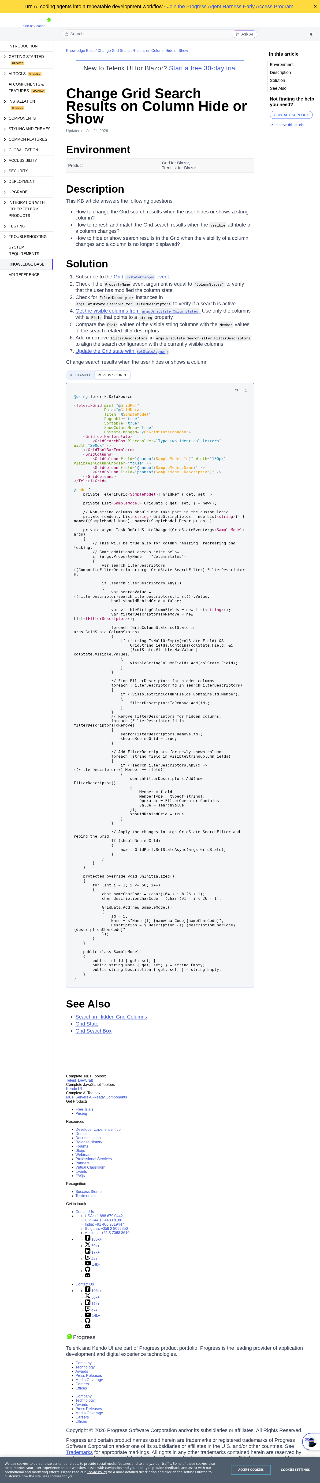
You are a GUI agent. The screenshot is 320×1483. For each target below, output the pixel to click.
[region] (160, 1470)
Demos (81, 1134)
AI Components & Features (26, 87)
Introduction (23, 46)
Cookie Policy (97, 1472)
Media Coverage (89, 1380)
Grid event (141, 277)
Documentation (88, 1138)
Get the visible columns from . (138, 311)
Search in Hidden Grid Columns (111, 1017)
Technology (85, 1367)
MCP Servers (77, 1097)
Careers (82, 1384)
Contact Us (84, 1212)
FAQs (80, 1176)
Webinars (83, 1155)
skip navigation (34, 26)
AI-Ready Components (108, 1097)
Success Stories (88, 1192)
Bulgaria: (106, 1229)
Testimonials (85, 1196)
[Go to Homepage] (48, 26)
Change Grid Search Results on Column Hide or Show (142, 51)
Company (83, 1363)
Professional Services (93, 1159)
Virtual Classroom (90, 1167)
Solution (87, 264)
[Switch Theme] (311, 34)
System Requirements (24, 250)
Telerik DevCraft (79, 1080)
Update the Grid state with (121, 351)
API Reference (24, 275)
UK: (103, 1220)
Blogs (80, 1150)
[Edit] (246, 390)
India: (104, 1224)
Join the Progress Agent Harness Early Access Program (230, 6)
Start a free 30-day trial (203, 68)
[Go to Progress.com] (81, 1339)
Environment (98, 149)
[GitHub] (87, 1271)
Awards (81, 1371)
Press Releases (88, 1376)
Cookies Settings (295, 1470)
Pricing (81, 1114)
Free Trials (84, 1109)
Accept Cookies (251, 1470)
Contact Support (291, 115)
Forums (81, 1146)
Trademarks (79, 1452)
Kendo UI (74, 1089)
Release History (88, 1142)
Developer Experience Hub (98, 1129)
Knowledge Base (27, 264)
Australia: (107, 1233)
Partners (82, 1163)
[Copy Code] (236, 390)
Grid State (86, 1024)
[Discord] (87, 1276)
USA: (104, 1216)
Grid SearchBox (93, 1031)
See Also (88, 1004)
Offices (81, 1388)
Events (81, 1171)
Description (95, 189)
